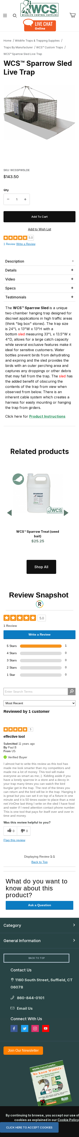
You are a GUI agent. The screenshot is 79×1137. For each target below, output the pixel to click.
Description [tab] (14, 261)
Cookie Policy (68, 1120)
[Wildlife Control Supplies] (39, 8)
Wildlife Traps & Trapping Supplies (37, 40)
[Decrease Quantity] (8, 199)
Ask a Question (39, 905)
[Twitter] (24, 1028)
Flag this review (14, 840)
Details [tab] (10, 270)
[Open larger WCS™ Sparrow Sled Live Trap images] (39, 112)
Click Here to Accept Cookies (29, 1127)
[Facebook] (14, 1028)
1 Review (9, 244)
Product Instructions (47, 416)
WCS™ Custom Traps (49, 47)
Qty (6, 190)
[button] (9, 513)
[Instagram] (35, 1028)
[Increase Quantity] (25, 199)
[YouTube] (45, 1028)
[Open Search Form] (15, 15)
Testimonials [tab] (15, 297)
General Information (22, 940)
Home (7, 40)
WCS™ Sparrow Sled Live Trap (23, 54)
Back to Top (39, 862)
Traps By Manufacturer (18, 47)
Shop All (41, 567)
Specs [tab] (10, 288)
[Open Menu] (5, 15)
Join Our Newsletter (23, 1050)
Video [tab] (10, 279)
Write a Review (25, 244)
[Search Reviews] (71, 691)
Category (12, 925)
